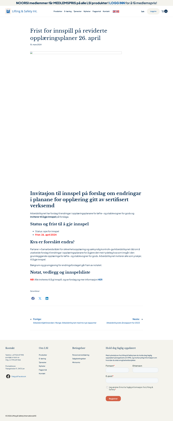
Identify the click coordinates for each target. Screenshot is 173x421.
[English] (114, 11)
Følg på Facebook (19, 376)
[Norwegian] (118, 11)
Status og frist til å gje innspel (59, 224)
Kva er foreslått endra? (52, 242)
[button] (33, 298)
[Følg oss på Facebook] (8, 376)
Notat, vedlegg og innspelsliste (60, 272)
